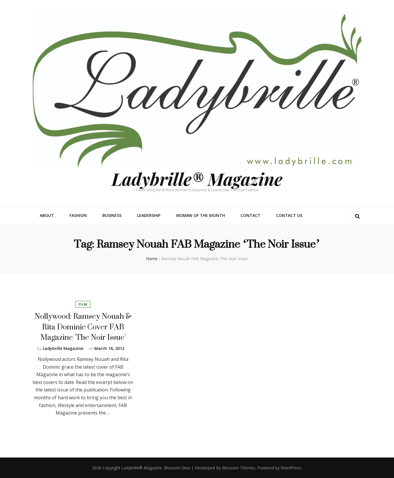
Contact (250, 215)
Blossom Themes (238, 467)
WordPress (291, 467)
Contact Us (289, 215)
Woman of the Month (200, 215)
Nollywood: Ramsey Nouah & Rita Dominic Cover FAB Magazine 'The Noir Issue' (83, 326)
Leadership (148, 215)
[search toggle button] (357, 216)
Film (82, 304)
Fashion (78, 215)
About (47, 215)
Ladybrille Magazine (63, 348)
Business (111, 215)
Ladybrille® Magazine (197, 178)
